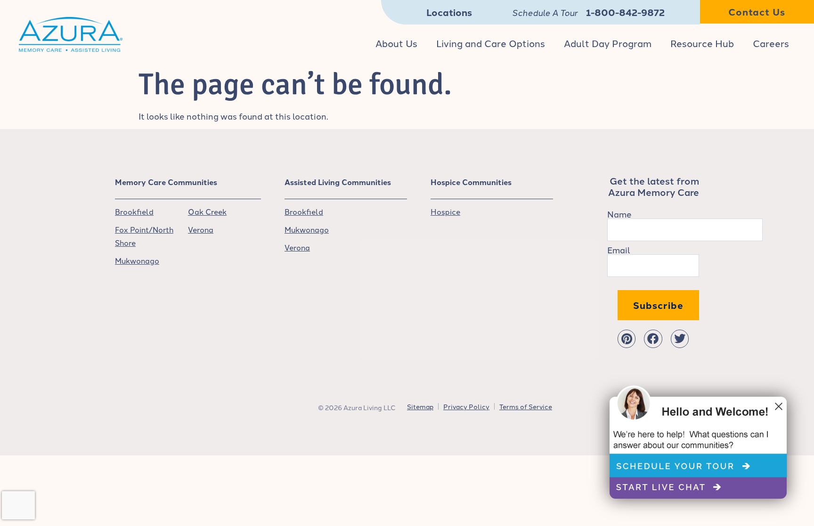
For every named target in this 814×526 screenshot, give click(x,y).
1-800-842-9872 (625, 12)
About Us (396, 42)
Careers (771, 42)
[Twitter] (680, 339)
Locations (449, 12)
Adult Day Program (607, 42)
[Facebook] (653, 339)
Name (619, 214)
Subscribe (658, 305)
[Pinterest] (626, 339)
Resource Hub (702, 42)
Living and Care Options (490, 42)
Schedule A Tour (545, 12)
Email (618, 249)
